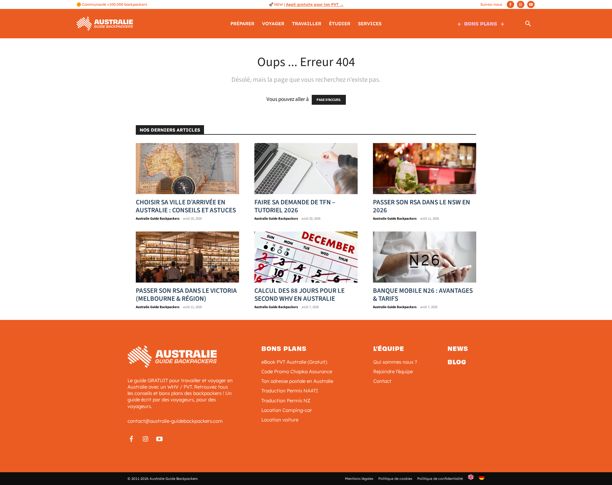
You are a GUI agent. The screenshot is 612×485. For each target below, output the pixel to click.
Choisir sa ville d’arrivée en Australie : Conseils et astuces (186, 206)
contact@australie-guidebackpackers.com (175, 421)
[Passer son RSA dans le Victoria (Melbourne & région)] (187, 257)
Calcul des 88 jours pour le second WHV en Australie (299, 294)
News (458, 348)
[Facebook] (510, 4)
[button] (528, 24)
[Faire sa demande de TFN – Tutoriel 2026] (306, 168)
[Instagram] (520, 4)
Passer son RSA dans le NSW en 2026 (421, 206)
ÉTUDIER (339, 24)
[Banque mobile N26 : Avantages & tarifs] (424, 257)
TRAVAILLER (306, 24)
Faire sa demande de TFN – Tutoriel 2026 (294, 206)
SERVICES (370, 24)
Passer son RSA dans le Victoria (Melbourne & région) (186, 294)
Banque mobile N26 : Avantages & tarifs (423, 294)
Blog (457, 362)
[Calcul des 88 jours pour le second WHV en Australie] (306, 257)
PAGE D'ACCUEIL (329, 99)
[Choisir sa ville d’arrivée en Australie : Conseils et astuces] (187, 168)
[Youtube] (531, 4)
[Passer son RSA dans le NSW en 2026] (424, 168)
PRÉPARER (242, 24)
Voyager (273, 24)
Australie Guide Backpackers (157, 218)
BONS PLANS (480, 23)
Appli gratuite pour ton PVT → (315, 4)
